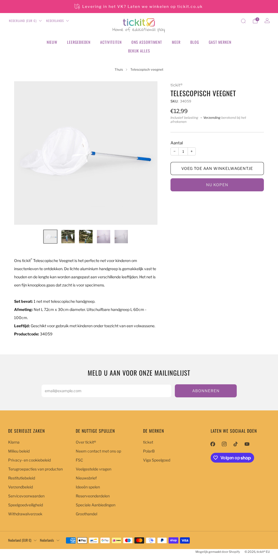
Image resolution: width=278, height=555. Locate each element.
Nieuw (52, 42)
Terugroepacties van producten (35, 469)
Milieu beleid (19, 451)
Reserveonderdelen (93, 496)
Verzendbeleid (20, 487)
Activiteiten (111, 42)
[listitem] (139, 6)
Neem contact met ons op (98, 451)
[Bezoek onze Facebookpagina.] (213, 444)
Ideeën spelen (88, 487)
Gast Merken (220, 42)
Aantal (176, 143)
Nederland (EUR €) (23, 20)
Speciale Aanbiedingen (95, 505)
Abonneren (206, 390)
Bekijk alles (139, 51)
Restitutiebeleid (21, 478)
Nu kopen (217, 184)
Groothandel (86, 514)
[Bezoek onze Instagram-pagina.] (224, 444)
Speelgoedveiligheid (25, 505)
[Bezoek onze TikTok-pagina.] (235, 444)
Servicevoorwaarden (26, 496)
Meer (176, 42)
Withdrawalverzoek (25, 514)
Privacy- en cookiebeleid (29, 460)
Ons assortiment (146, 42)
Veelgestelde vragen (93, 469)
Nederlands (55, 20)
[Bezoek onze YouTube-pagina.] (247, 444)
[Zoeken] (243, 21)
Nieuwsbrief (86, 478)
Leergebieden (78, 42)
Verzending (211, 118)
